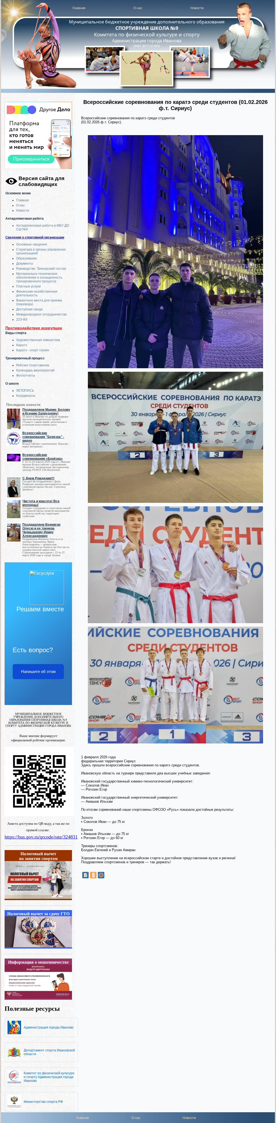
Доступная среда (29, 309)
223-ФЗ (21, 319)
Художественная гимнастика (38, 340)
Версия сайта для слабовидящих (41, 181)
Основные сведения (31, 244)
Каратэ (21, 345)
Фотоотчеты (25, 375)
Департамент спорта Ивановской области (49, 1052)
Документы (24, 263)
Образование (26, 258)
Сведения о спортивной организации (34, 237)
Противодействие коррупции (33, 328)
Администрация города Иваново (49, 1027)
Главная (79, 8)
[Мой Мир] (101, 875)
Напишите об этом (38, 671)
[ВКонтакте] (85, 875)
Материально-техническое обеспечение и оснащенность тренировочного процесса (39, 277)
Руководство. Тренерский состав (41, 269)
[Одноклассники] (93, 875)
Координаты (25, 396)
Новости (197, 8)
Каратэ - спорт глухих (32, 350)
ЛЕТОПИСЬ (25, 390)
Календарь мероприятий (35, 370)
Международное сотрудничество (41, 314)
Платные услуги (28, 286)
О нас (137, 8)
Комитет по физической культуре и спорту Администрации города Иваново (49, 1077)
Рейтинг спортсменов (32, 365)
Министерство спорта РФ (43, 1102)
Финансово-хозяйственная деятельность (36, 293)
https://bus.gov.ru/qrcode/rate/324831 (41, 837)
